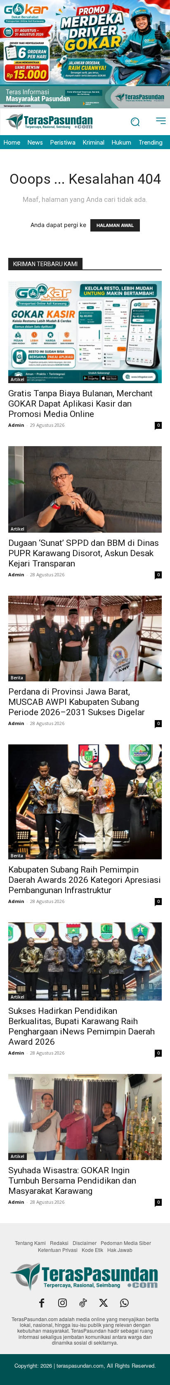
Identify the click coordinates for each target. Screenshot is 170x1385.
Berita (17, 678)
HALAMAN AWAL (115, 225)
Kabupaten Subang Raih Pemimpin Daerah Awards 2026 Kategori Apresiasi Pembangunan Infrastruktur (84, 880)
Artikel (17, 379)
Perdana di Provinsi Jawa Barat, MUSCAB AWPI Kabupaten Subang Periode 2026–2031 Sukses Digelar (76, 702)
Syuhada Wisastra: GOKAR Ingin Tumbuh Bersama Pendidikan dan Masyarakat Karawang (72, 1180)
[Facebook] (42, 1304)
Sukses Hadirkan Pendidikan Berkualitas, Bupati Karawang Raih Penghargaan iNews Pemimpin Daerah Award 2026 (81, 1026)
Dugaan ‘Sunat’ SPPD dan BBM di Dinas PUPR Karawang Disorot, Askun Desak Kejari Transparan (83, 553)
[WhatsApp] (124, 1304)
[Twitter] (103, 1304)
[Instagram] (62, 1304)
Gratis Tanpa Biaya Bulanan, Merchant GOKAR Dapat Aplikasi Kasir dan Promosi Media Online (80, 403)
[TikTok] (83, 1304)
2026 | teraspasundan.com (72, 1365)
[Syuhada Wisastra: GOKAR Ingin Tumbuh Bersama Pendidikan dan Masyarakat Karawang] (85, 1117)
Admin (16, 425)
